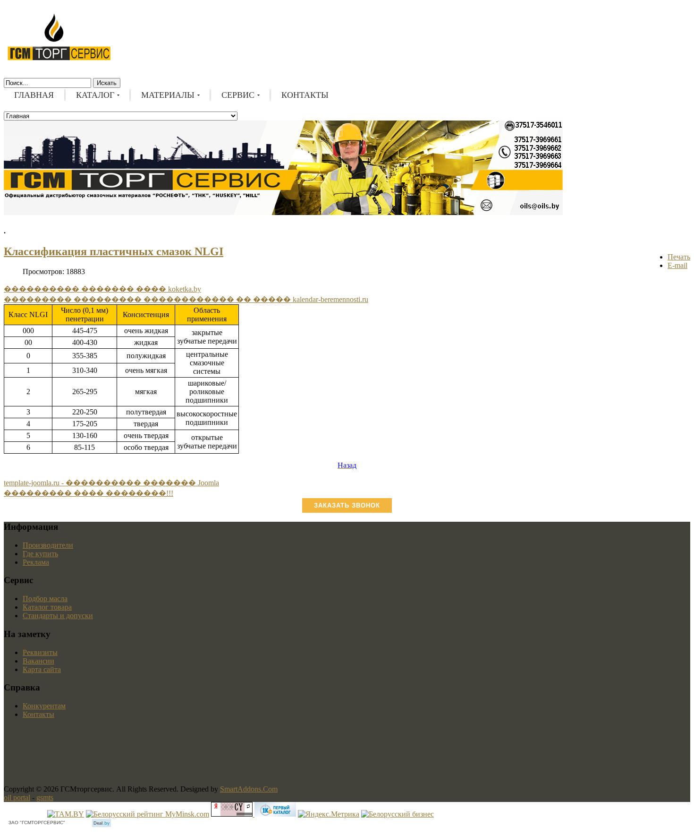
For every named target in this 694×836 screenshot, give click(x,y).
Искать (107, 82)
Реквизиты (40, 652)
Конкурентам (44, 706)
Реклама (36, 562)
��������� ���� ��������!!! (88, 493)
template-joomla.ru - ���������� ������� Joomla (111, 483)
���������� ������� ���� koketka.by (102, 289)
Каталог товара (47, 607)
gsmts (44, 797)
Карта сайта (42, 669)
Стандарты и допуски (58, 616)
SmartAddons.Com (249, 789)
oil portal (17, 797)
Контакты (38, 714)
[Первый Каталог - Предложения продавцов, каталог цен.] (275, 814)
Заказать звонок (347, 505)
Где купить (40, 554)
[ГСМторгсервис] (59, 58)
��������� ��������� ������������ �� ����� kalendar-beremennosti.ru (186, 299)
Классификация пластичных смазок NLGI (113, 251)
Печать (679, 257)
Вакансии (38, 661)
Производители (48, 545)
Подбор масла (45, 599)
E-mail (677, 265)
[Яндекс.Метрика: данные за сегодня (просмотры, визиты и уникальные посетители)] (328, 814)
